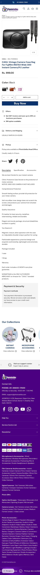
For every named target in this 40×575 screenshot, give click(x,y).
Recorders (33, 459)
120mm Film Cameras (17, 475)
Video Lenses (19, 512)
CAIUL (4, 59)
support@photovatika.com (16, 395)
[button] (32, 9)
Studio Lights (18, 555)
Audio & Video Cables (17, 525)
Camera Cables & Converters (25, 532)
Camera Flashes (21, 534)
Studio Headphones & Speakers (23, 463)
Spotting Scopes (17, 502)
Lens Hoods (32, 545)
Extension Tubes (27, 541)
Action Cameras (30, 488)
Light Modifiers (17, 548)
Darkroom (24, 538)
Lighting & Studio (30, 548)
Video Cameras (7, 480)
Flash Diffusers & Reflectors (19, 543)
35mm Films (18, 478)
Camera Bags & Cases (10, 520)
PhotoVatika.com (11, 562)
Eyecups (5, 543)
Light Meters (6, 548)
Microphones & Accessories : (13, 456)
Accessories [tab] (31, 170)
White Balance (7, 555)
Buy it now (20, 104)
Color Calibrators (14, 538)
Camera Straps (14, 536)
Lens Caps (14, 545)
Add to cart (27, 97)
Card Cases (25, 536)
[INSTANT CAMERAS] (10, 335)
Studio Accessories (28, 552)
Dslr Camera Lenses (22, 507)
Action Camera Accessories (12, 522)
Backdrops (15, 527)
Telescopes (22, 500)
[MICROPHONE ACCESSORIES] (28, 335)
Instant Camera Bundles (19, 473)
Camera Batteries (20, 529)
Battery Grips (24, 527)
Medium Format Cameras (11, 490)
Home (3, 15)
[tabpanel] (20, 227)
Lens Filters (23, 545)
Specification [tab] (19, 170)
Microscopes (28, 502)
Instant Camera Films (17, 471)
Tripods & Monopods (27, 520)
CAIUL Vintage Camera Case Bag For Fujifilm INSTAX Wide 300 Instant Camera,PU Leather (19, 17)
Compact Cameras (16, 488)
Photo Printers (27, 550)
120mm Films (28, 478)
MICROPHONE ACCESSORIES (28, 346)
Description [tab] (6, 170)
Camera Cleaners (8, 534)
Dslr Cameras (20, 485)
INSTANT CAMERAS (10, 346)
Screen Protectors (13, 552)
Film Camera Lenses (21, 509)
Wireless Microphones (20, 459)
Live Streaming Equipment (11, 550)
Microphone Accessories (11, 461)
